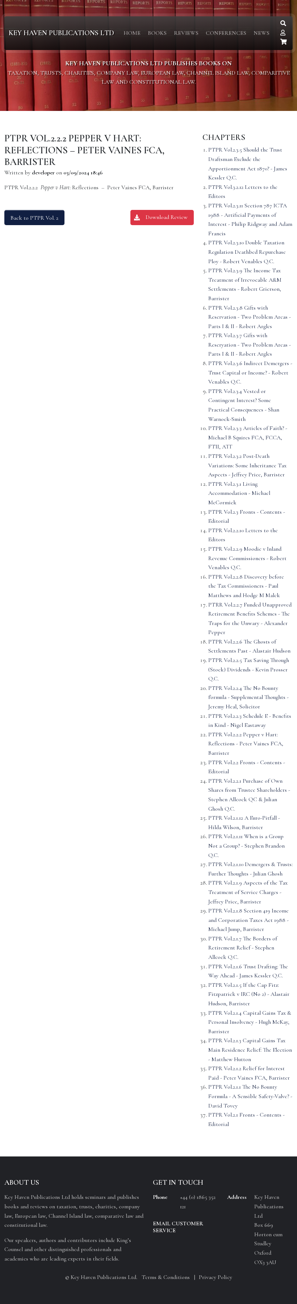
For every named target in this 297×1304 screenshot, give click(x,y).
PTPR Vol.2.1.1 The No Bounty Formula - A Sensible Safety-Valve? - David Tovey (250, 1096)
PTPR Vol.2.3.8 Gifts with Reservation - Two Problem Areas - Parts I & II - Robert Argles (249, 317)
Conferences (226, 33)
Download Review (167, 217)
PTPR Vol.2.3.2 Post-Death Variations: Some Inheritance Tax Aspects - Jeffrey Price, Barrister (247, 465)
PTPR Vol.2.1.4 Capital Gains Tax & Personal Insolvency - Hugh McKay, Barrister (249, 1022)
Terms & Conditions (166, 1277)
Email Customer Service (178, 1227)
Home (132, 33)
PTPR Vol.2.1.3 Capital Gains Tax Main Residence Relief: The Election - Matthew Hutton (250, 1050)
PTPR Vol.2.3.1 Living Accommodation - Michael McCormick (239, 493)
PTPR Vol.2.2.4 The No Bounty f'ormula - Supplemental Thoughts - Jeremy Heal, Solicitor (248, 697)
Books (157, 33)
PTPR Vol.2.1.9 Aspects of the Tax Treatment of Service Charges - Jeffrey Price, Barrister (248, 892)
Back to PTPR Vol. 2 (34, 218)
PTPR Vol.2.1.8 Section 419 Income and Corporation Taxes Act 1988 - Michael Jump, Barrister (248, 920)
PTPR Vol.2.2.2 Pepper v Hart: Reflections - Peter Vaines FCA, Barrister (245, 744)
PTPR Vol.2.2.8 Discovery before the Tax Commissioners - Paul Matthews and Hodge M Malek (246, 586)
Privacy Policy (215, 1277)
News (261, 33)
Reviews (186, 33)
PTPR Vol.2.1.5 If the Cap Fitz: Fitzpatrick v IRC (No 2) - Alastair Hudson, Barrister (248, 994)
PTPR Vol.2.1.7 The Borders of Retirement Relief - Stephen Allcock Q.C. (242, 948)
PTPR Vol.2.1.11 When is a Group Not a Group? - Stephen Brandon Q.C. (246, 845)
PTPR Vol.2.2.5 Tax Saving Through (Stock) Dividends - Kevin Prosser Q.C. (248, 669)
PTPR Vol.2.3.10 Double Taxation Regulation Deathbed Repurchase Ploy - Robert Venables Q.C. (247, 252)
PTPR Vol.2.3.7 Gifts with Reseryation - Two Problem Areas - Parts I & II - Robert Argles (249, 344)
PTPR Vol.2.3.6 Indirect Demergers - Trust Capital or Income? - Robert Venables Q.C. (250, 372)
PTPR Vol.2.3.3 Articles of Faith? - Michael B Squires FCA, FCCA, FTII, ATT (247, 437)
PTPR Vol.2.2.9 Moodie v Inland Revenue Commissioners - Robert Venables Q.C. (247, 558)
